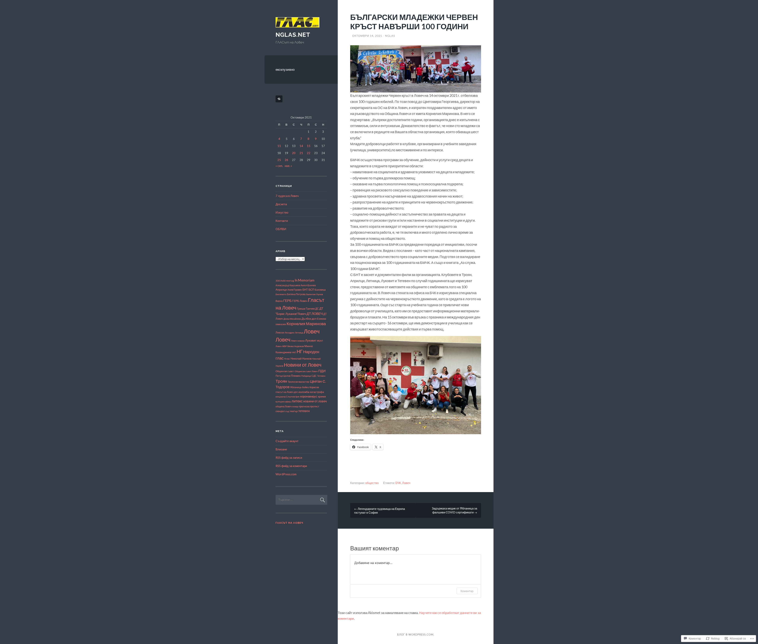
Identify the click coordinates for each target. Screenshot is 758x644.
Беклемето (281, 294)
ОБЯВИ (281, 229)
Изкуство (282, 212)
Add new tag (287, 280)
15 (308, 146)
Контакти (282, 220)
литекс (297, 401)
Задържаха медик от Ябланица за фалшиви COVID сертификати (454, 510)
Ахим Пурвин (294, 289)
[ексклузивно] (280, 99)
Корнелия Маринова (306, 323)
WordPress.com (286, 474)
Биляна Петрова (296, 294)
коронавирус (308, 396)
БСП (311, 289)
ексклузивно (285, 69)
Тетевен (321, 376)
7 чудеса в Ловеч (287, 196)
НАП (294, 352)
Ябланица (295, 387)
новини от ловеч (315, 401)
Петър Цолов (283, 375)
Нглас (287, 358)
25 (279, 160)
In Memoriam (304, 280)
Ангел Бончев (308, 285)
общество (372, 483)
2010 (278, 280)
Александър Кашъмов (288, 285)
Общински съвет (285, 371)
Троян (281, 381)
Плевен (296, 375)
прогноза (304, 406)
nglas (390, 35)
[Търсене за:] (301, 499)
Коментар (467, 591)
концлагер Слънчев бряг (288, 396)
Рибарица (306, 376)
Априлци (281, 289)
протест (314, 406)
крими (322, 396)
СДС (314, 375)
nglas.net (293, 34)
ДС (317, 308)
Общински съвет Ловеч (306, 371)
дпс (296, 392)
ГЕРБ (287, 300)
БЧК (398, 483)
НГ (300, 351)
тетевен (304, 411)
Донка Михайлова (292, 318)
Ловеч (406, 483)
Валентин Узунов (314, 294)
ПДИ (322, 371)
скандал (280, 411)
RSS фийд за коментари (291, 466)
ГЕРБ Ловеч (299, 300)
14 (301, 146)
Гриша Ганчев (306, 308)
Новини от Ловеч (302, 365)
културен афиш (283, 401)
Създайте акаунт (287, 441)
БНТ (305, 289)
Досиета (281, 204)
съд (287, 411)
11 (279, 146)
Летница (299, 332)
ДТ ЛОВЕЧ (315, 314)
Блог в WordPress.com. (415, 634)
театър (294, 411)
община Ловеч (284, 406)
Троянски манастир (298, 381)
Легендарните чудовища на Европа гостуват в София (379, 510)
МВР (284, 346)
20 (294, 153)
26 (286, 160)
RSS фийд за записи (289, 457)
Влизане (281, 449)
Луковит (310, 340)
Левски (280, 332)
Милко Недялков (295, 346)
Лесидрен (289, 332)
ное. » (288, 166)
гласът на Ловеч (284, 392)
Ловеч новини (298, 340)
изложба (303, 392)
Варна (279, 300)
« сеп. (279, 166)
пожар (295, 406)
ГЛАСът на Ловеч (289, 522)
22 (308, 153)
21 (301, 153)
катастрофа (317, 392)
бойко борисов (310, 387)
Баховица (320, 289)
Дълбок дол (309, 318)
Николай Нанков (301, 358)
